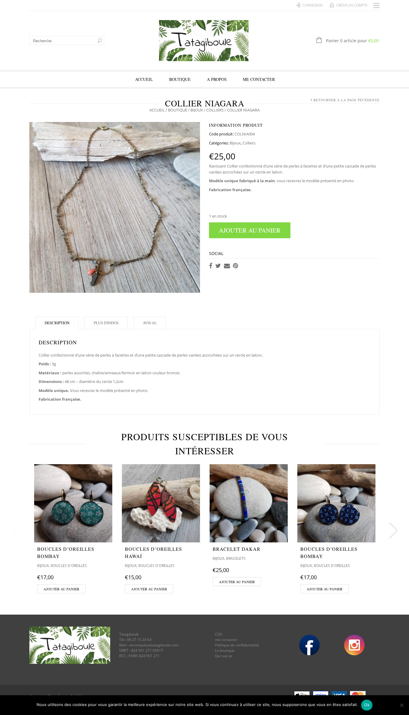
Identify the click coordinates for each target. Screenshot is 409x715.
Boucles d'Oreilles (69, 565)
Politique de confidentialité (237, 645)
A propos (217, 79)
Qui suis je (223, 655)
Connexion (312, 5)
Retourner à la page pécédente (346, 100)
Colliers (215, 110)
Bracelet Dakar (236, 549)
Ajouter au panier (250, 230)
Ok (366, 704)
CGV (218, 634)
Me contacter (259, 79)
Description (57, 322)
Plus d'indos (106, 322)
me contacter (226, 639)
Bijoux (196, 110)
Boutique (180, 79)
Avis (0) (149, 322)
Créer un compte (352, 5)
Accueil (144, 79)
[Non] (402, 705)
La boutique (224, 650)
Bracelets (236, 558)
